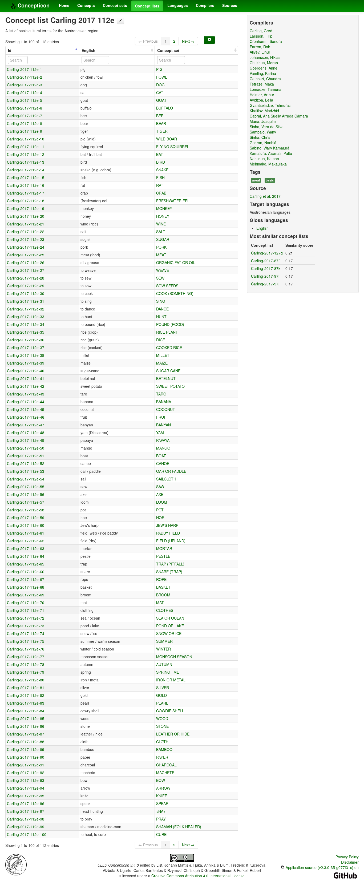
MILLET (162, 355)
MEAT (161, 254)
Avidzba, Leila (261, 100)
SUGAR (162, 239)
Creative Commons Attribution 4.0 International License (198, 875)
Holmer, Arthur (262, 94)
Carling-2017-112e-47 (25, 424)
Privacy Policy (347, 856)
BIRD (160, 162)
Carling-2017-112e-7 (24, 115)
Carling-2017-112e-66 (25, 571)
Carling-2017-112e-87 (25, 734)
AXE (159, 494)
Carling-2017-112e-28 (25, 278)
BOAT (161, 455)
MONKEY (164, 208)
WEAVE (162, 270)
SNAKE (162, 169)
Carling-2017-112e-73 (25, 625)
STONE (162, 726)
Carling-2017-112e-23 (25, 239)
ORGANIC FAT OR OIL (175, 262)
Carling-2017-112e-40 (25, 370)
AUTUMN (164, 664)
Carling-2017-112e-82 (25, 695)
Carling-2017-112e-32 (25, 309)
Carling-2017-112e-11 (25, 146)
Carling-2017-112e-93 (25, 780)
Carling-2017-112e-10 (25, 139)
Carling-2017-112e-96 (25, 803)
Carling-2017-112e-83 (25, 703)
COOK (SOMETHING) (174, 293)
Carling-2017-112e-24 (25, 247)
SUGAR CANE (168, 370)
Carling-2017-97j (265, 283)
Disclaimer (350, 862)
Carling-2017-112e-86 (25, 726)
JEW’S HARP (167, 525)
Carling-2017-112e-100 (26, 834)
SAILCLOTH (166, 479)
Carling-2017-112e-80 (25, 679)
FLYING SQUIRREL (172, 146)
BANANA (163, 401)
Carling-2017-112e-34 (25, 324)
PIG (159, 69)
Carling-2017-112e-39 (25, 363)
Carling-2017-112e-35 (25, 332)
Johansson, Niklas (265, 57)
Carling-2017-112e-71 (25, 610)
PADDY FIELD (168, 533)
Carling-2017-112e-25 (25, 254)
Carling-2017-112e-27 (25, 270)
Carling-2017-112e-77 (25, 656)
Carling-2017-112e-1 (24, 69)
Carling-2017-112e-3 (24, 84)
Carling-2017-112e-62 (25, 540)
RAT (159, 185)
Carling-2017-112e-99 (25, 826)
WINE (161, 224)
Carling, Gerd (261, 30)
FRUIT (161, 417)
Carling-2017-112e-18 (25, 200)
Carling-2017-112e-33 (25, 316)
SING (160, 301)
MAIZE (162, 363)
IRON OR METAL (170, 679)
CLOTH (162, 741)
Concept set (168, 50)
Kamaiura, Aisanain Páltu (271, 153)
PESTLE (163, 556)
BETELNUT (166, 378)
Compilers (205, 5)
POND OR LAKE (170, 625)
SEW (160, 278)
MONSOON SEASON (174, 656)
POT (160, 509)
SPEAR (162, 803)
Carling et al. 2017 (265, 196)
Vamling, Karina (263, 73)
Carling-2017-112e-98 (25, 819)
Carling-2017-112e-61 (25, 533)
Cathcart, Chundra (265, 78)
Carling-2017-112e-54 (25, 479)
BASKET (163, 587)
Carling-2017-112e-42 (25, 386)
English (88, 50)
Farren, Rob (260, 46)
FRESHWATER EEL (172, 200)
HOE (160, 517)
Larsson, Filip (261, 36)
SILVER (162, 687)
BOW (160, 780)
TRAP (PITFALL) (170, 564)
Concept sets (115, 5)
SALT (160, 231)
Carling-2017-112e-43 (25, 394)
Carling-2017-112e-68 (25, 587)
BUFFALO (164, 108)
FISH (160, 177)
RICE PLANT (167, 332)
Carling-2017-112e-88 (25, 741)
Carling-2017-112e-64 (25, 556)
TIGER (162, 131)
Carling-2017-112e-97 (25, 811)
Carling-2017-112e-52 (25, 463)
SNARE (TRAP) (169, 571)
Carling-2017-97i (265, 276)
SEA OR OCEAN (170, 618)
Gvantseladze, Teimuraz (270, 105)
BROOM (163, 594)
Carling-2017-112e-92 (25, 772)
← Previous (148, 41)
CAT (159, 92)
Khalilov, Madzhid (264, 110)
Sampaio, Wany (263, 132)
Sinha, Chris (260, 137)
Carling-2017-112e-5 (24, 100)
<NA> (160, 811)
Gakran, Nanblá (263, 142)
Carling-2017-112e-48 (25, 432)
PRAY (161, 819)
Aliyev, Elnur (260, 52)
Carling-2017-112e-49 (25, 440)
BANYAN (163, 424)
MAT (160, 602)
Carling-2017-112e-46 (25, 417)
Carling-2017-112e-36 (25, 339)
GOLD (161, 695)
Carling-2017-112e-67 (25, 579)
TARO (161, 394)
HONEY (162, 216)
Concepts (86, 5)
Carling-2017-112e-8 (24, 123)
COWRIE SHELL (170, 710)
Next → (188, 41)
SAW (160, 486)
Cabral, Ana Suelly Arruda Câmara (279, 116)
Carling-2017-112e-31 (25, 301)
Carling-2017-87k (265, 268)
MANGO (163, 448)
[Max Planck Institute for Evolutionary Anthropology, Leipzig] (16, 864)
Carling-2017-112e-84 (25, 710)
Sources (229, 5)
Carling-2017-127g (267, 253)
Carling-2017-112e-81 (25, 687)
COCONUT (165, 409)
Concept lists (147, 6)
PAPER (162, 757)
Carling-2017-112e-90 (25, 757)
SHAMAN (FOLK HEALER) (178, 826)
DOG (160, 84)
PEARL (162, 703)
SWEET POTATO (170, 386)
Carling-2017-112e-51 (25, 455)
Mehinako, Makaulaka (268, 164)
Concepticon (33, 5)
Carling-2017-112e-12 (25, 154)
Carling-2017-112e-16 (25, 185)
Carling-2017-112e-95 (25, 795)
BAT (159, 154)
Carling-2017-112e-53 (25, 471)
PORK (161, 247)
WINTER (163, 649)
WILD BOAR (166, 139)
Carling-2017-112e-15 (25, 177)
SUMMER (164, 641)
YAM (160, 432)
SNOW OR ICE (168, 633)
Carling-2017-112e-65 (25, 564)
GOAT (161, 100)
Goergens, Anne (263, 68)
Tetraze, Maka (262, 84)
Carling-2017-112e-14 (25, 169)
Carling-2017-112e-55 (25, 486)
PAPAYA (162, 440)
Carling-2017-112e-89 (25, 749)
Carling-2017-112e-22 (25, 231)
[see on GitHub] (120, 21)
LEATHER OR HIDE (172, 734)
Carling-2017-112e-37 (25, 347)
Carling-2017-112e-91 (25, 764)
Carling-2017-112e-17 (25, 193)
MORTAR (164, 548)
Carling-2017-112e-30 (25, 293)
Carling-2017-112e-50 (25, 448)
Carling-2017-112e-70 (25, 602)
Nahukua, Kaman (264, 158)
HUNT (161, 316)
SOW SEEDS (167, 285)
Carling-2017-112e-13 (25, 162)
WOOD (162, 718)
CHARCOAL (166, 764)
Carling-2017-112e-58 (25, 509)
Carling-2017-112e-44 (25, 401)
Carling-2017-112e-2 (24, 77)
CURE (161, 834)
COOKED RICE (169, 347)
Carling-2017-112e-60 (25, 525)
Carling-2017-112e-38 (25, 355)
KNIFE (161, 795)
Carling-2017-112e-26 (25, 262)
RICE (160, 339)
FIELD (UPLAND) (170, 540)
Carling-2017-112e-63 (25, 548)
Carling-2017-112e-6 (24, 108)
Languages (177, 5)
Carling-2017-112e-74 (25, 633)
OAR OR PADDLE (171, 471)
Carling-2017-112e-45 (25, 409)
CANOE (162, 463)
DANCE (162, 309)
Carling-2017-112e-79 (25, 672)
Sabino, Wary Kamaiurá (269, 148)
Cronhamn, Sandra (266, 41)
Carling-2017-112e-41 (25, 378)
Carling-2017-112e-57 (25, 502)
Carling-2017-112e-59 (25, 517)
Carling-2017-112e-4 (24, 92)
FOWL (161, 77)
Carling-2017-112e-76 (25, 649)
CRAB (161, 193)
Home (64, 5)
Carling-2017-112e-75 (25, 641)
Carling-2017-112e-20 (25, 216)
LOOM (161, 502)
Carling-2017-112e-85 (25, 718)
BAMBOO (164, 749)
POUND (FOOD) (170, 324)
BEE (159, 115)
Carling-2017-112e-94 (25, 788)
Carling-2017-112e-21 (25, 224)
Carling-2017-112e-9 (24, 131)
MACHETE (165, 772)
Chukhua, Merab (264, 62)
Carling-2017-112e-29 (25, 285)
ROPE (161, 579)
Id (9, 50)
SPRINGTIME (167, 672)
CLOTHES (164, 610)
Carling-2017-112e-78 (25, 664)
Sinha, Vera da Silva (267, 126)
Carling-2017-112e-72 (25, 618)
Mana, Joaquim (263, 121)
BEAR (161, 123)
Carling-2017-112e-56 (25, 494)
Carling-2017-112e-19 (25, 208)
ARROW (163, 788)
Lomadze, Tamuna (265, 89)
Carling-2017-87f (265, 260)
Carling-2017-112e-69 (25, 594)
